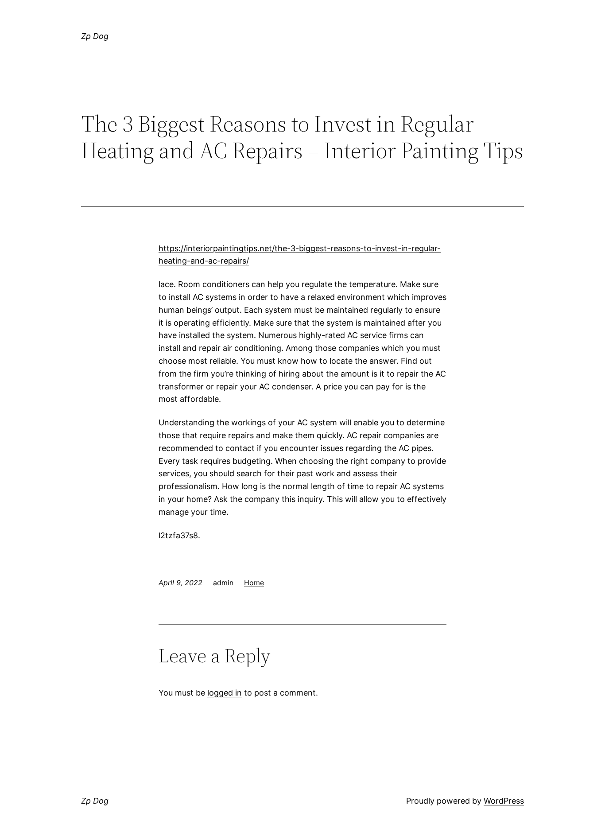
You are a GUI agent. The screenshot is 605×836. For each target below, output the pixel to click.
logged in (224, 692)
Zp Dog (95, 36)
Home (254, 582)
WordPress (504, 800)
